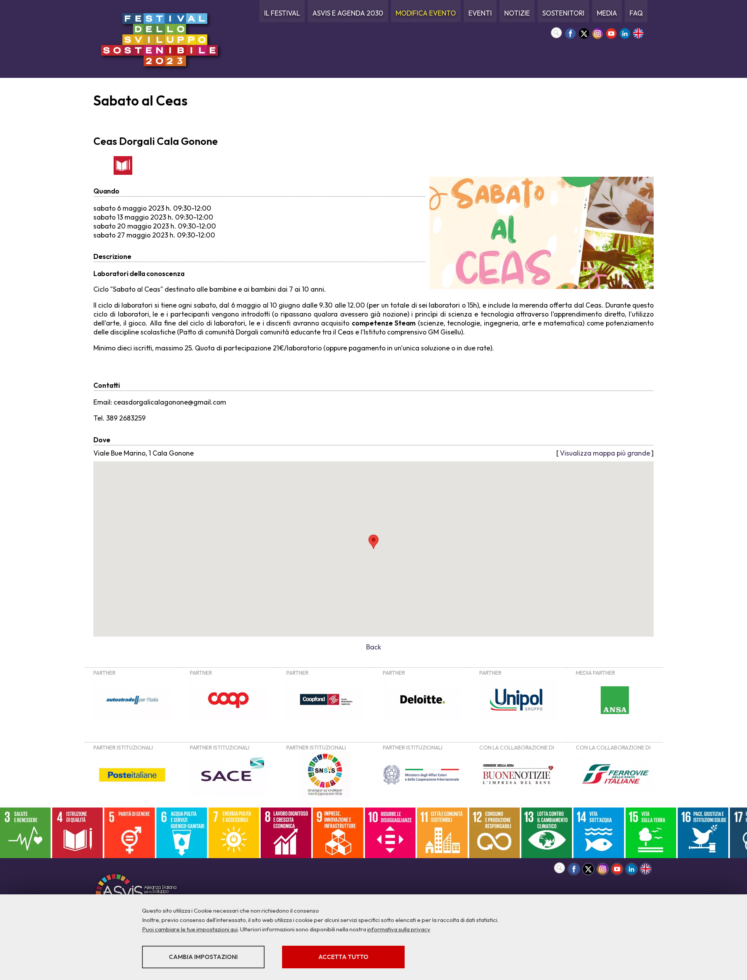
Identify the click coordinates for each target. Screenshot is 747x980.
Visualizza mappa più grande (605, 453)
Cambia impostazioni (203, 957)
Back (373, 646)
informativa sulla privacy (398, 929)
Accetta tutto (343, 957)
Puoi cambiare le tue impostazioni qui (190, 929)
